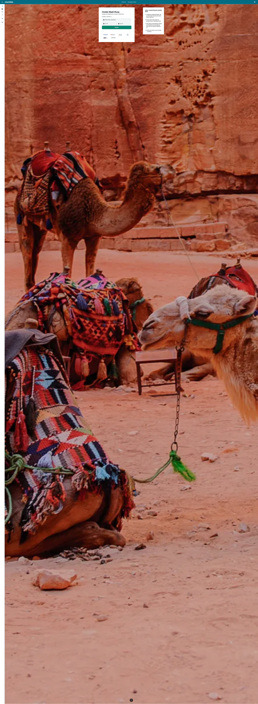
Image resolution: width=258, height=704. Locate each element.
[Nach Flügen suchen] (2, 6)
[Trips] (2, 18)
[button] (2, 2)
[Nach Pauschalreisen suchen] (2, 14)
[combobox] (107, 16)
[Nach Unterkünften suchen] (2, 9)
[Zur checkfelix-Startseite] (9, 2)
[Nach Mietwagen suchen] (2, 11)
